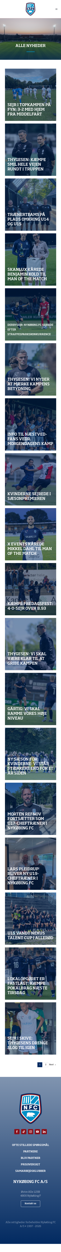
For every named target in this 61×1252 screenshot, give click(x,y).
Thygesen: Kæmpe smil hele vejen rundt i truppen (26, 164)
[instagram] (30, 1131)
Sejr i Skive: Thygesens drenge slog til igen (27, 1043)
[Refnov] (30, 809)
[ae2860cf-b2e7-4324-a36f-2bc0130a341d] (30, 314)
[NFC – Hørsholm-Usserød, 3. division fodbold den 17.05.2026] (30, 644)
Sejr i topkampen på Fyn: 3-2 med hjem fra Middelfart (29, 109)
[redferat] (30, 95)
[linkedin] (44, 1131)
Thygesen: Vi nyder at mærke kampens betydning (28, 384)
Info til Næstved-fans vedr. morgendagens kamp (30, 439)
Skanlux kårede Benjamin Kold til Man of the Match (27, 274)
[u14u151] (30, 918)
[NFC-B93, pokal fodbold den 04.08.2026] (30, 973)
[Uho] (30, 205)
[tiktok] (23, 1131)
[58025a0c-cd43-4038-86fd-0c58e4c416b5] (30, 589)
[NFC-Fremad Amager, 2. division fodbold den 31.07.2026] (30, 699)
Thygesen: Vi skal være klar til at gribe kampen (26, 659)
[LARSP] (30, 863)
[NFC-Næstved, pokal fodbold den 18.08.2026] (30, 150)
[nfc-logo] (30, 4)
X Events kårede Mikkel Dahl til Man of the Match (29, 549)
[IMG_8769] (30, 1028)
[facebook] (17, 1131)
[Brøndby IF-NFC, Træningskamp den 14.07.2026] (30, 369)
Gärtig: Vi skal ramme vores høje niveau (27, 714)
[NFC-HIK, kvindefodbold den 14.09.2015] (30, 754)
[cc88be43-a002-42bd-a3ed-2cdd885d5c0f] (30, 534)
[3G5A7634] (30, 479)
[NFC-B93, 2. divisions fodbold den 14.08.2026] (30, 424)
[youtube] (37, 1131)
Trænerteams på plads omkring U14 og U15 (28, 219)
